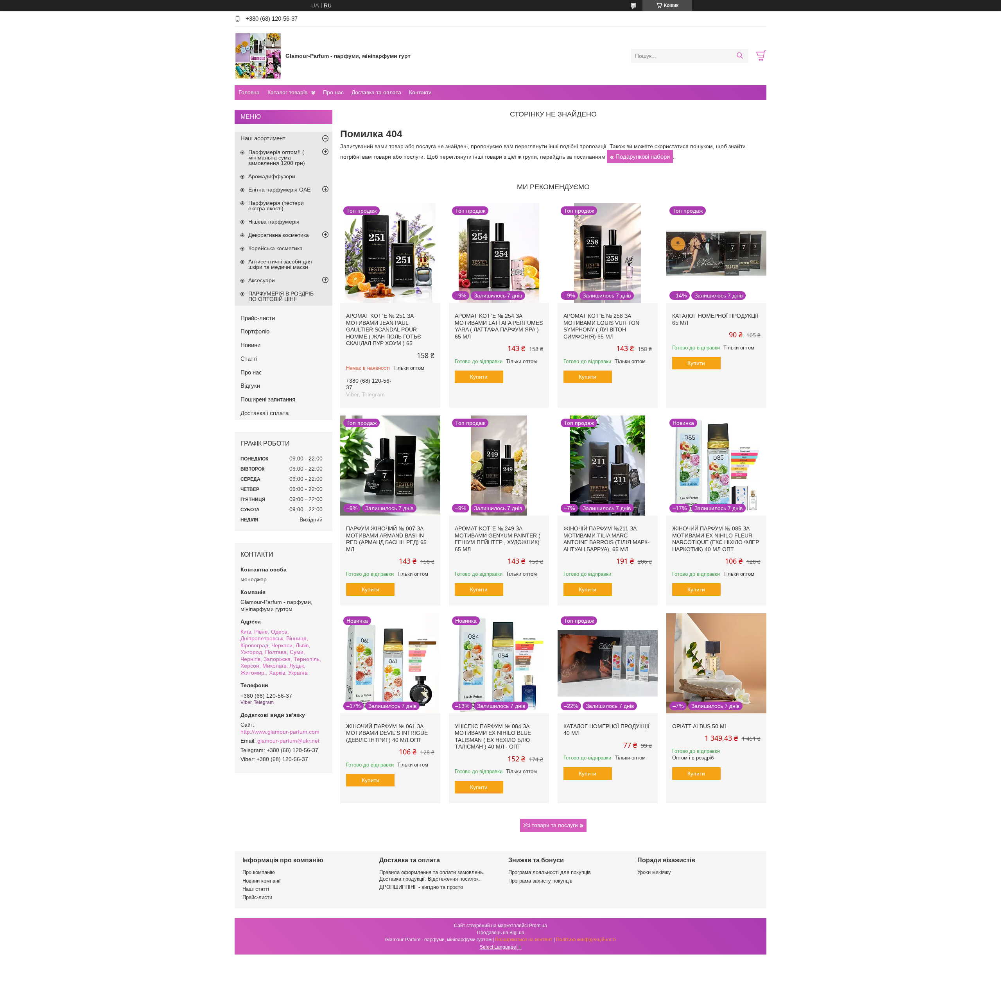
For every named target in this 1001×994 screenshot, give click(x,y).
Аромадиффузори (271, 176)
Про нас (333, 92)
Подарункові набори (642, 156)
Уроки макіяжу (654, 872)
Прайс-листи (257, 318)
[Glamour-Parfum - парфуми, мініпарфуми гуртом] (258, 55)
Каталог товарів (287, 92)
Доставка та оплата (376, 92)
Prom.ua (538, 925)
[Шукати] (739, 56)
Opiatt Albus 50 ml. (700, 726)
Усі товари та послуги (550, 825)
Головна (249, 92)
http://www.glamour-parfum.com (279, 732)
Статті (248, 358)
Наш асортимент (262, 138)
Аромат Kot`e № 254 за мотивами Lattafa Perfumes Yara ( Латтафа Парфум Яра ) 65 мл (499, 326)
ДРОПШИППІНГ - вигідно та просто (421, 887)
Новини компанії (261, 881)
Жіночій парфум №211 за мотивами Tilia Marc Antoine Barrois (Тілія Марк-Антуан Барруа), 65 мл (606, 538)
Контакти (420, 92)
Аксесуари (261, 280)
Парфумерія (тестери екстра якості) (276, 205)
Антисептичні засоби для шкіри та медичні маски (280, 264)
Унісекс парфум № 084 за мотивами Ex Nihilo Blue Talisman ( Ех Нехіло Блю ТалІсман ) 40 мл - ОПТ (493, 736)
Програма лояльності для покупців (549, 872)
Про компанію (258, 872)
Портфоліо (254, 331)
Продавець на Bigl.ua (500, 932)
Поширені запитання (267, 399)
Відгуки (250, 385)
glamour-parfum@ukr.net (288, 741)
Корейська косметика (275, 248)
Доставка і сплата (264, 413)
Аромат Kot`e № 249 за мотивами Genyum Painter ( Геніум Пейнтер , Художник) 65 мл (497, 538)
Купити (479, 377)
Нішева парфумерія (274, 222)
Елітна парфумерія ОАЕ (279, 189)
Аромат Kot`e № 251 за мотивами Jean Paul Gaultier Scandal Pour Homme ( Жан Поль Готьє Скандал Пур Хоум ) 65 (383, 329)
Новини (250, 345)
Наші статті (255, 889)
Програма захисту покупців (540, 881)
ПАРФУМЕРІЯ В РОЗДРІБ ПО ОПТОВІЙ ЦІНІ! (281, 296)
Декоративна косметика (278, 235)
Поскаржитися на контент (524, 939)
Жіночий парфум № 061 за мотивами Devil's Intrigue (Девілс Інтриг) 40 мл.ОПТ (387, 733)
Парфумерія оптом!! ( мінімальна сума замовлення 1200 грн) (276, 157)
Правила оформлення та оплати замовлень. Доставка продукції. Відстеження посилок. (431, 875)
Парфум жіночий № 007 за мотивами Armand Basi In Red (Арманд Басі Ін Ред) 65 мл (386, 538)
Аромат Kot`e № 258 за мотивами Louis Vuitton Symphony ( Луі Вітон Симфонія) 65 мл (601, 326)
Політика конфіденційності (586, 939)
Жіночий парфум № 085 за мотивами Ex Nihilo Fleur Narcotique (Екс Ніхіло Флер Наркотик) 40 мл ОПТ (715, 538)
